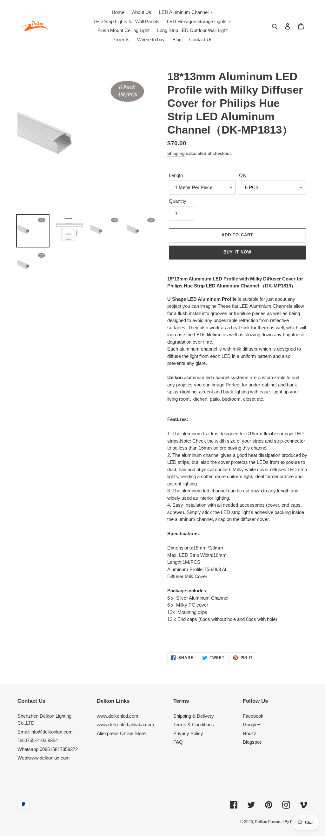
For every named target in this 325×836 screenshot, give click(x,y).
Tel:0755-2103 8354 (37, 740)
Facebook (253, 716)
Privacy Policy (188, 733)
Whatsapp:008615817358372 (47, 749)
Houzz (249, 733)
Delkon (261, 822)
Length (176, 175)
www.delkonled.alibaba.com (125, 724)
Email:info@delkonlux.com (45, 731)
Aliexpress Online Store (121, 733)
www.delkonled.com (117, 716)
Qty (243, 175)
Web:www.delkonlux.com (43, 757)
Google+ (252, 724)
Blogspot (252, 742)
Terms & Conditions (193, 724)
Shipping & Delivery (193, 716)
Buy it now (237, 252)
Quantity (177, 201)
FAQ (178, 742)
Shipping (176, 153)
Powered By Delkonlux (288, 822)
